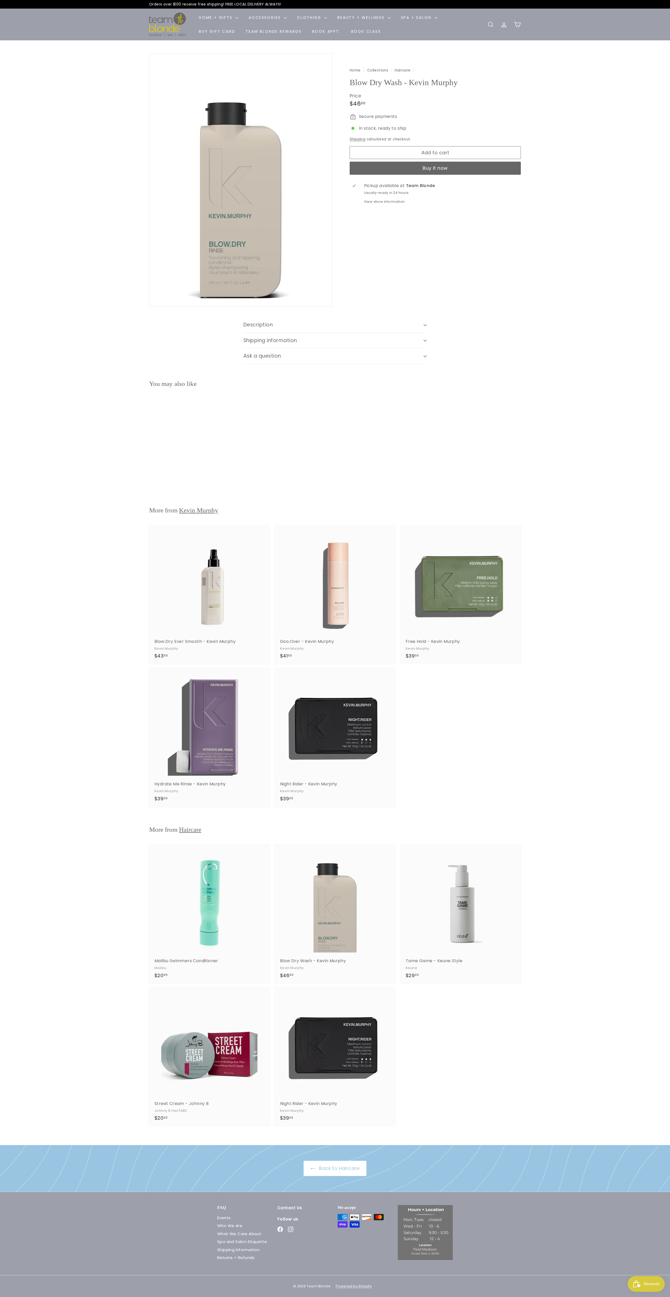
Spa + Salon (417, 17)
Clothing (310, 17)
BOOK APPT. (326, 31)
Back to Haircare (339, 1168)
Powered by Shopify (354, 1286)
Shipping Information (238, 1249)
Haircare (402, 70)
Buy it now (435, 168)
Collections (378, 70)
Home (356, 70)
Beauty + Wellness (361, 17)
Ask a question (262, 355)
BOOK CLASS (366, 31)
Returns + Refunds (236, 1257)
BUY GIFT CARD (217, 31)
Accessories (266, 17)
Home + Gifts (216, 17)
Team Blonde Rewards (273, 31)
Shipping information (270, 340)
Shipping (357, 139)
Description (258, 324)
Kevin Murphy (198, 510)
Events (224, 1218)
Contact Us (289, 1208)
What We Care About (239, 1233)
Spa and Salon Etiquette (242, 1241)
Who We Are (229, 1225)
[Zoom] (240, 180)
